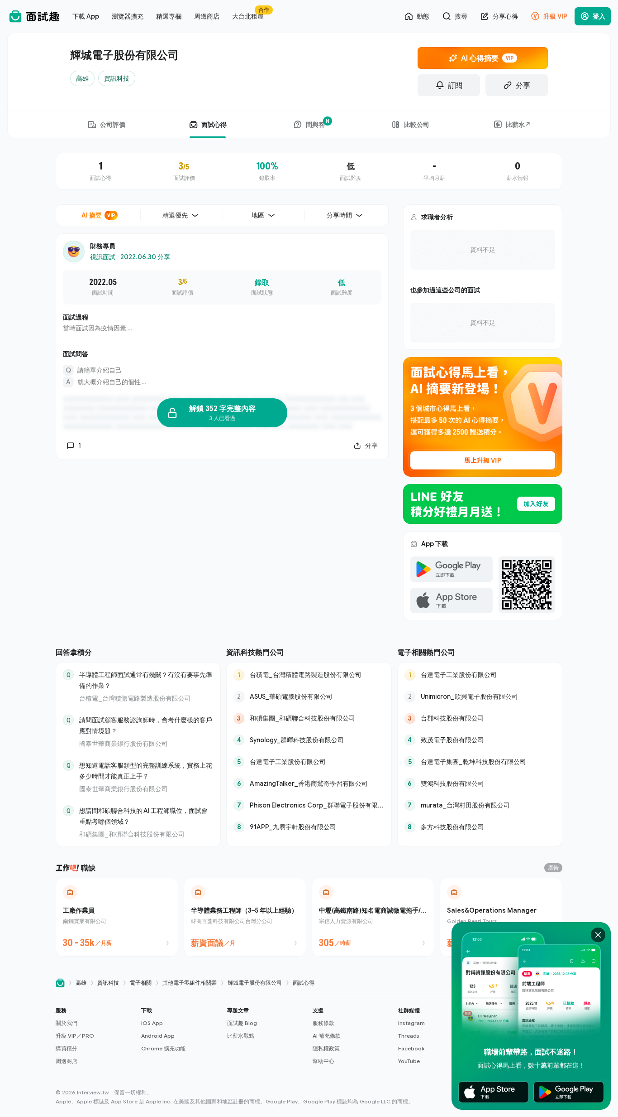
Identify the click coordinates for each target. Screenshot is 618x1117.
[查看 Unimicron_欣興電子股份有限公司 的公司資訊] (480, 696)
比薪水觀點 (240, 1035)
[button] (95, 1036)
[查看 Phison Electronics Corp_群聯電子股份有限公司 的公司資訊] (309, 805)
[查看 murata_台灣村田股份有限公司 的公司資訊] (480, 805)
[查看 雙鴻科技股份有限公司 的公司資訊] (480, 783)
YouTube (409, 1061)
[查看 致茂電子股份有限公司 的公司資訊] (480, 740)
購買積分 (66, 1048)
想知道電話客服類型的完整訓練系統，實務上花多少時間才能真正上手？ (145, 770)
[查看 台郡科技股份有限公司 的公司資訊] (480, 718)
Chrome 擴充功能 (163, 1048)
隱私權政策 (326, 1048)
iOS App (152, 1023)
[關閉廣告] (598, 935)
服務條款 (323, 1023)
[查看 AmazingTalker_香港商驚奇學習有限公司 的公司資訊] (309, 783)
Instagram (411, 1023)
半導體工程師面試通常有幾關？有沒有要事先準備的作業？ (145, 680)
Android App (158, 1035)
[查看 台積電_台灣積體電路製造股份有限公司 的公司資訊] (309, 675)
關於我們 (66, 1023)
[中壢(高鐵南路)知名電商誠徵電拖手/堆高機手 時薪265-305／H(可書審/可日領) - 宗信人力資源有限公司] (373, 917)
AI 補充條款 (327, 1035)
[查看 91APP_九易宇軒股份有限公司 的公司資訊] (309, 827)
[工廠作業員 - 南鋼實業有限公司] (117, 917)
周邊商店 (66, 1061)
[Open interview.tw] (60, 983)
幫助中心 (323, 1061)
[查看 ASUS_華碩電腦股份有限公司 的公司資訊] (309, 696)
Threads (408, 1035)
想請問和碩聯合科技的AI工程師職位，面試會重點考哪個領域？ (143, 816)
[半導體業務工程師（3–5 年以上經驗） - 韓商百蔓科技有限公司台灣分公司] (245, 917)
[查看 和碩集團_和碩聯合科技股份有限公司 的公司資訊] (309, 718)
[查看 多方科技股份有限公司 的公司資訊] (480, 827)
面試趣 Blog (242, 1023)
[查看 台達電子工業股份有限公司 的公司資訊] (309, 762)
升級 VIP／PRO (75, 1035)
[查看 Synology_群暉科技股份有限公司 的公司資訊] (309, 740)
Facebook (411, 1048)
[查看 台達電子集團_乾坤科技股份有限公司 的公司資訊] (480, 762)
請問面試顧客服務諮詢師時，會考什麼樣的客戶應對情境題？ (145, 725)
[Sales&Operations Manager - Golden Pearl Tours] (501, 917)
